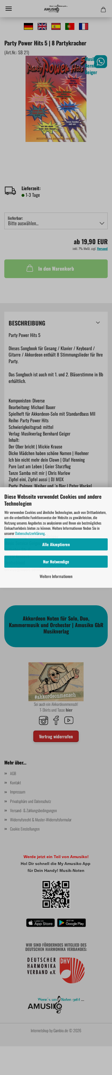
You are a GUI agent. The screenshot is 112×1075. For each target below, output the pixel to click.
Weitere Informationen (56, 576)
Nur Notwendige (56, 561)
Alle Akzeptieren (56, 544)
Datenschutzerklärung (30, 533)
